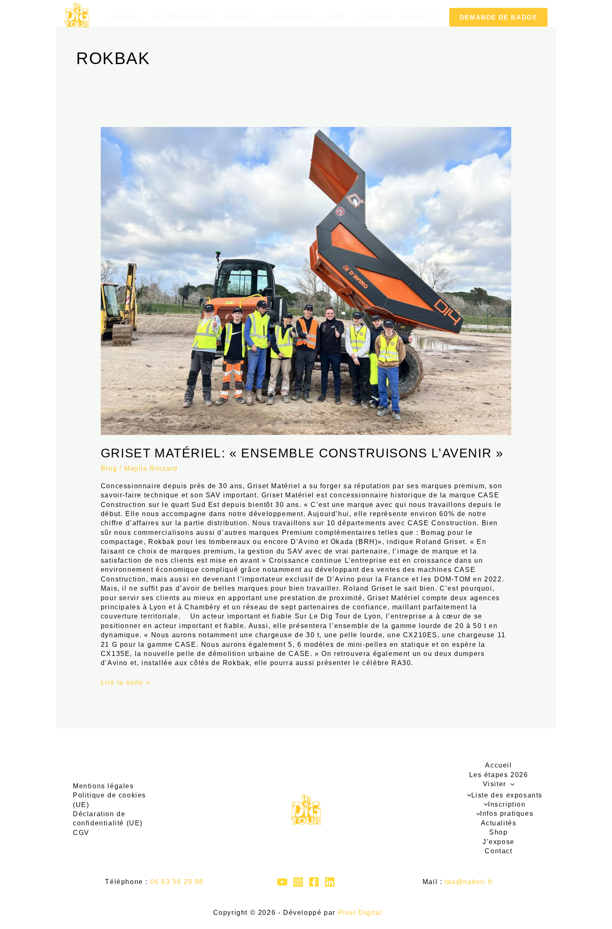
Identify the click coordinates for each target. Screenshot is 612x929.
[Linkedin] (329, 882)
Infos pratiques (506, 813)
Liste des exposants (506, 795)
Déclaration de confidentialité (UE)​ (108, 818)
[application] (255, 17)
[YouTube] (282, 882)
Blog (109, 468)
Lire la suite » (125, 682)
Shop (335, 17)
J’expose (374, 17)
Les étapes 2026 (182, 17)
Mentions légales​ (103, 786)
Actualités (292, 17)
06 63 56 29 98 (177, 881)
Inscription (506, 804)
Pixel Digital (360, 912)
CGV (81, 832)
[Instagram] (298, 882)
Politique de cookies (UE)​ (109, 800)
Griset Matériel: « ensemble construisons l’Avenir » (302, 453)
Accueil (125, 17)
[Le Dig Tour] (77, 14)
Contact (418, 17)
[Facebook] (313, 882)
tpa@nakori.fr (469, 881)
